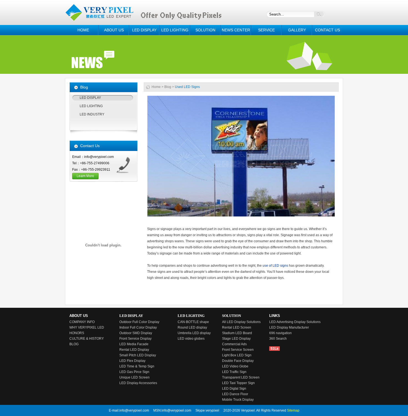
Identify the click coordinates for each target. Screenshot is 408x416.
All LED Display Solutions (241, 322)
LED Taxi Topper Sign (238, 383)
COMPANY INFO (82, 322)
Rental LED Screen (236, 327)
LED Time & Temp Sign (136, 366)
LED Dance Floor (235, 394)
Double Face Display (238, 361)
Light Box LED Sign (236, 355)
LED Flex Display (132, 361)
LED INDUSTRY (92, 114)
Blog (167, 87)
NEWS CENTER (236, 30)
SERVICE (266, 30)
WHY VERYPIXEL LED (86, 327)
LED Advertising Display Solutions (295, 322)
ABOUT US (114, 30)
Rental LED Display (134, 350)
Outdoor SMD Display (135, 333)
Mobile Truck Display (238, 400)
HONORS (76, 333)
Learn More (85, 176)
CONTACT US (327, 30)
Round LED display (192, 327)
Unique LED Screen (134, 377)
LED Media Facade (133, 344)
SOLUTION (205, 30)
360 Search (278, 339)
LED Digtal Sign (234, 388)
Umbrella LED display (194, 333)
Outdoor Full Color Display (139, 322)
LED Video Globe (235, 366)
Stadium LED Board (237, 333)
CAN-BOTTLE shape (193, 322)
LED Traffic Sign (234, 372)
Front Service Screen (238, 350)
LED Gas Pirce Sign (134, 372)
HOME (83, 30)
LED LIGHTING (174, 30)
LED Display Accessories (138, 383)
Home (156, 87)
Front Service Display (135, 339)
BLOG (74, 344)
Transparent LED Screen (241, 377)
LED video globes (191, 339)
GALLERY (297, 30)
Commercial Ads (234, 344)
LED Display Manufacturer (289, 327)
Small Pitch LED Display (137, 355)
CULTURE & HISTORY (86, 339)
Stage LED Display (236, 339)
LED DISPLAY (144, 30)
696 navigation (280, 333)
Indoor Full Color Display (138, 327)
